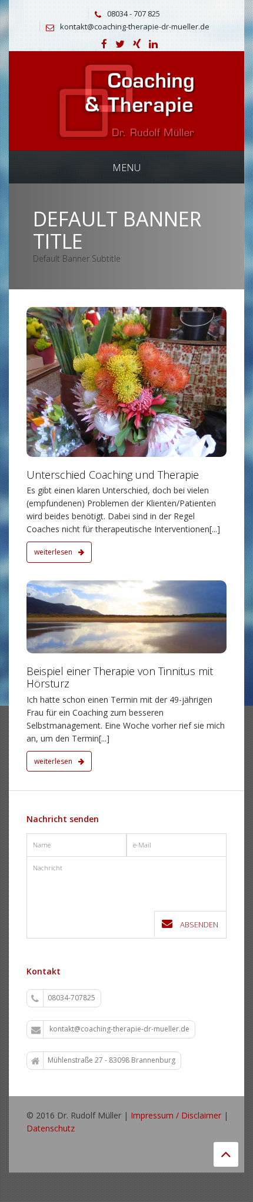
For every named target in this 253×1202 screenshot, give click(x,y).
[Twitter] (120, 45)
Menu (126, 167)
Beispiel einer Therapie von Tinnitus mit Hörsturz (119, 677)
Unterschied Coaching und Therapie (112, 475)
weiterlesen (54, 552)
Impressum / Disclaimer (176, 1115)
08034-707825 (71, 998)
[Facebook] (104, 45)
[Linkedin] (153, 45)
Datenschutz (50, 1128)
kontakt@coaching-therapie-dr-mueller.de (134, 26)
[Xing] (137, 45)
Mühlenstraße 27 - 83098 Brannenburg (111, 1060)
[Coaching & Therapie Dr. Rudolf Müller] (126, 99)
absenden (198, 924)
